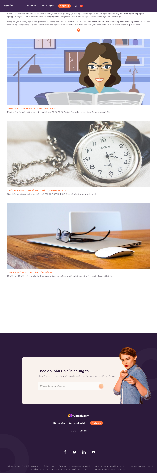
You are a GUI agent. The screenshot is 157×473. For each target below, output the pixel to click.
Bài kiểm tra (59, 423)
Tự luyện (96, 423)
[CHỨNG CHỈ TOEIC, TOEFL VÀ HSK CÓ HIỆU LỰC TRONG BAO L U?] (78, 154)
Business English (77, 423)
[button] (76, 5)
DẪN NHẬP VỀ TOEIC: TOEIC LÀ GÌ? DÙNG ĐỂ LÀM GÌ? (32, 272)
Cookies (83, 431)
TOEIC (73, 431)
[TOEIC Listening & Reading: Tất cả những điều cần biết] (78, 72)
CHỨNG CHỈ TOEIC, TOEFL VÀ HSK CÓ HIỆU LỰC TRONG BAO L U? (37, 190)
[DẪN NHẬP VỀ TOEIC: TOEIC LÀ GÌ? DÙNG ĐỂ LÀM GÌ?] (78, 236)
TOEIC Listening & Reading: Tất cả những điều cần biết (32, 108)
